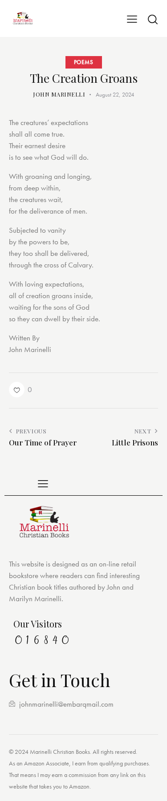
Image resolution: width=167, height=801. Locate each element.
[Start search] (152, 19)
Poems (84, 62)
